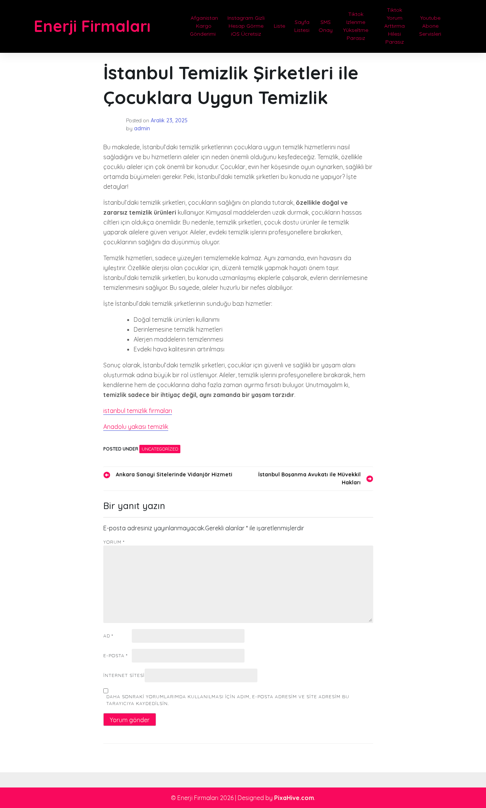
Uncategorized (160, 449)
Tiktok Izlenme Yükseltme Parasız (355, 26)
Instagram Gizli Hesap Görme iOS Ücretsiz (246, 25)
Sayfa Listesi (301, 26)
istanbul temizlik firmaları (137, 410)
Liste (279, 25)
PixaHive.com (294, 798)
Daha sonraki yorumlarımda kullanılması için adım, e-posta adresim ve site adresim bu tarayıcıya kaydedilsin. (227, 700)
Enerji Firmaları (92, 26)
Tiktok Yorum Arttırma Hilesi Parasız (394, 25)
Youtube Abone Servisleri (430, 25)
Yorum (114, 542)
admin (142, 128)
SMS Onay (326, 26)
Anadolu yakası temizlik (135, 426)
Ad (108, 636)
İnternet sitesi (124, 675)
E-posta (115, 655)
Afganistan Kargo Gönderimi (203, 25)
